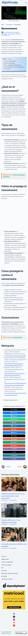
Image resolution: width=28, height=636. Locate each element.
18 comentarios (5, 35)
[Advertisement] (14, 216)
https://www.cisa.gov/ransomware (15, 355)
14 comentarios (12, 500)
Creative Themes (6, 633)
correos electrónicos (17, 299)
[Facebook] (14, 614)
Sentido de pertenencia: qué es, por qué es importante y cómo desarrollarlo (13, 496)
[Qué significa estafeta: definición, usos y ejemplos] (14, 534)
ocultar (9, 59)
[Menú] (26, 2)
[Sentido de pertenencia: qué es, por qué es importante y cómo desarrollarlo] (14, 484)
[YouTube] (14, 625)
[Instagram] (14, 620)
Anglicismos (12, 34)
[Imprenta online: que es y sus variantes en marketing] (14, 510)
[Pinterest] (14, 622)
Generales (18, 34)
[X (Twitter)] (14, 617)
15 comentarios (12, 524)
